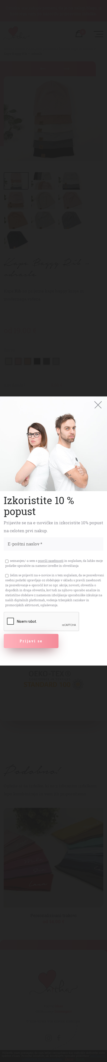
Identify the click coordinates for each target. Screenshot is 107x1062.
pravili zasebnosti (50, 561)
